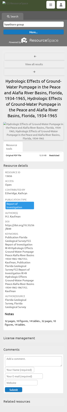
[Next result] (34, 71)
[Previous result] (35, 56)
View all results (34, 64)
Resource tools (11, 146)
